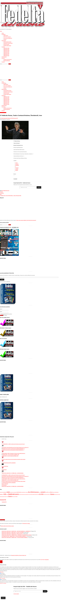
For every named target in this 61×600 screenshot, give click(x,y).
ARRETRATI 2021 (6, 49)
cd (40, 492)
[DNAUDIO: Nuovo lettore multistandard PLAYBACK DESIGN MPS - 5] (13, 448)
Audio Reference (19, 492)
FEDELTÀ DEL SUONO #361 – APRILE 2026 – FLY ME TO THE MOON (13, 532)
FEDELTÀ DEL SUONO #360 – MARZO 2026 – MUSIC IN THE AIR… (12, 533)
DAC (47, 492)
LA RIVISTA (3, 34)
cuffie (46, 492)
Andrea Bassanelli (4, 118)
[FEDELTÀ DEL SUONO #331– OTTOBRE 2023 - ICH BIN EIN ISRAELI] (3, 471)
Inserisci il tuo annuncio (8, 59)
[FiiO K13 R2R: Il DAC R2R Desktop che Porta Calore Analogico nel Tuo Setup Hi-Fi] (3, 446)
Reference (5, 496)
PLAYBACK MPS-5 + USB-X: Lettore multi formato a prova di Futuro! (13, 475)
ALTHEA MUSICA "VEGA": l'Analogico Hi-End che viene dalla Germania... (13, 453)
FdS (2, 190)
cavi (39, 492)
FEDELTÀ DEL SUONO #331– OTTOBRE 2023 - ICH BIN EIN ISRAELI (12, 473)
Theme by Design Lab (22, 555)
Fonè (21, 494)
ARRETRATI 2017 (6, 54)
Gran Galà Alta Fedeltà (32, 494)
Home (3, 33)
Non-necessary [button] (2, 578)
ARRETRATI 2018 (6, 53)
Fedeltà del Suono (3, 112)
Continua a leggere (16, 593)
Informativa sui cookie (26, 523)
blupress (36, 492)
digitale (54, 492)
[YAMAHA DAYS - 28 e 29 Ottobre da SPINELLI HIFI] (10, 454)
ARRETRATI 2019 (6, 51)
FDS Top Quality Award (7, 41)
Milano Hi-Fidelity (47, 494)
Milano (44, 494)
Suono (10, 496)
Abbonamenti (6, 35)
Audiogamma (11, 492)
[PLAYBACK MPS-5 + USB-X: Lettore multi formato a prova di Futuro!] (3, 442)
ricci (7, 496)
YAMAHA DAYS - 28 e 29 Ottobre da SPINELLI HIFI (10, 480)
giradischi (23, 494)
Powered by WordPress (15, 555)
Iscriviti (39, 187)
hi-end (38, 494)
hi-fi (40, 494)
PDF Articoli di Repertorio (8, 38)
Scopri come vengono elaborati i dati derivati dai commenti (26, 220)
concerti (43, 492)
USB (12, 496)
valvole (14, 496)
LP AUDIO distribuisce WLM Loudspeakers (9, 462)
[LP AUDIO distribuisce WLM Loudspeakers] (3, 461)
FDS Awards (4, 40)
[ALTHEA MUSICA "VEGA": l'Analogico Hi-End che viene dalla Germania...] (3, 452)
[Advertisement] (30, 71)
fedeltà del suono (6, 190)
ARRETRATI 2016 (6, 55)
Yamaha (16, 496)
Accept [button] (41, 559)
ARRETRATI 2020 (6, 50)
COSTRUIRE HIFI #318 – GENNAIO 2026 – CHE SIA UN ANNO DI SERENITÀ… (14, 536)
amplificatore (5, 492)
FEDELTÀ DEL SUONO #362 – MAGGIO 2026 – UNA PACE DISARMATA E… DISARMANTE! (16, 531)
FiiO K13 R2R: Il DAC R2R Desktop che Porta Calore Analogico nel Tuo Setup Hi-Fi (15, 447)
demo (49, 492)
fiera (19, 494)
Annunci (3, 58)
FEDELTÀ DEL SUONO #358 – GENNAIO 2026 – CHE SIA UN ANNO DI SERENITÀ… (15, 537)
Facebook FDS (3, 499)
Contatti (3, 110)
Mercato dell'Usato (5, 466)
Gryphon (36, 494)
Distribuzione (56, 492)
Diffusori (51, 492)
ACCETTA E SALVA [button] (3, 583)
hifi (42, 494)
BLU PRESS (31, 492)
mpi (49, 494)
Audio (8, 492)
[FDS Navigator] (3, 468)
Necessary (3, 573)
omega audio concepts (57, 494)
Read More (47, 559)
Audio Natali (14, 492)
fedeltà (7, 494)
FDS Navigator (4, 56)
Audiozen (27, 492)
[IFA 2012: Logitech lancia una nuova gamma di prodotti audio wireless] (3, 458)
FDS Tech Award (6, 44)
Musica (52, 494)
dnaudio (1, 494)
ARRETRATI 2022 (6, 48)
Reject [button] (44, 559)
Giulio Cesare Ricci (26, 494)
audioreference (23, 492)
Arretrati (3, 46)
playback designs (2, 496)
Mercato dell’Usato (7, 60)
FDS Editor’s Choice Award (8, 43)
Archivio (5, 39)
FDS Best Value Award (7, 45)
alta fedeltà (1, 492)
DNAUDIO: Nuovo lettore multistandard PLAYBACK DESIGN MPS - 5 (13, 477)
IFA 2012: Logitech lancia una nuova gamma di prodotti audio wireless (13, 459)
